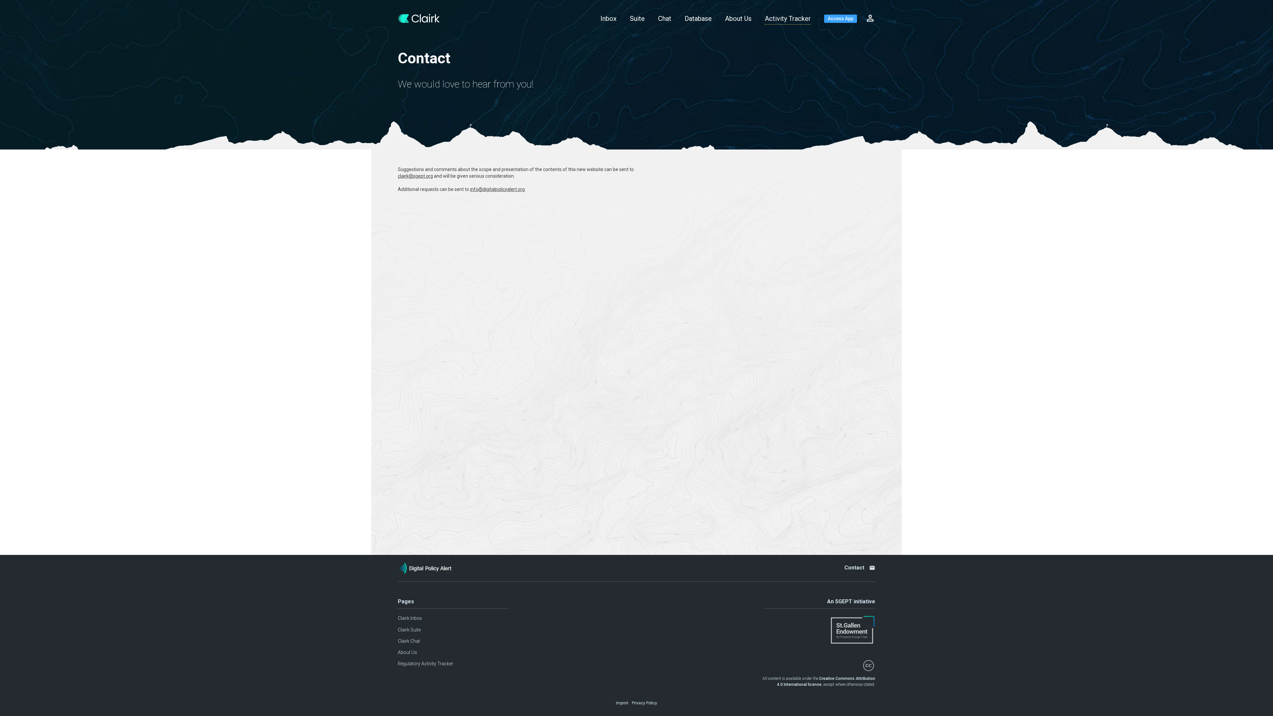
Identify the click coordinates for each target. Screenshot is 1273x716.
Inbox (608, 19)
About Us (738, 19)
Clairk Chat (409, 641)
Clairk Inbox (410, 618)
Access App (840, 18)
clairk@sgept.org (415, 176)
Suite (637, 19)
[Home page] (424, 19)
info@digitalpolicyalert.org (497, 189)
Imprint (622, 703)
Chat (664, 19)
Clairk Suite (409, 629)
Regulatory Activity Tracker (425, 663)
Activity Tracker (788, 19)
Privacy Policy (644, 703)
